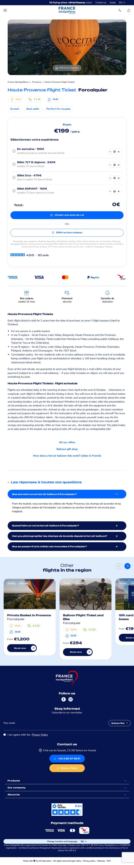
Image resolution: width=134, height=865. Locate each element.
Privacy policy (89, 861)
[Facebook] (63, 699)
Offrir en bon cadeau (69, 232)
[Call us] (120, 10)
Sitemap (101, 861)
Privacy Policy (40, 734)
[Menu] (5, 10)
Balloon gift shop (67, 449)
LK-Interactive (45, 861)
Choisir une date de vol (69, 215)
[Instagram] (70, 699)
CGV (109, 861)
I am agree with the (28, 734)
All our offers (67, 442)
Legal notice (75, 861)
